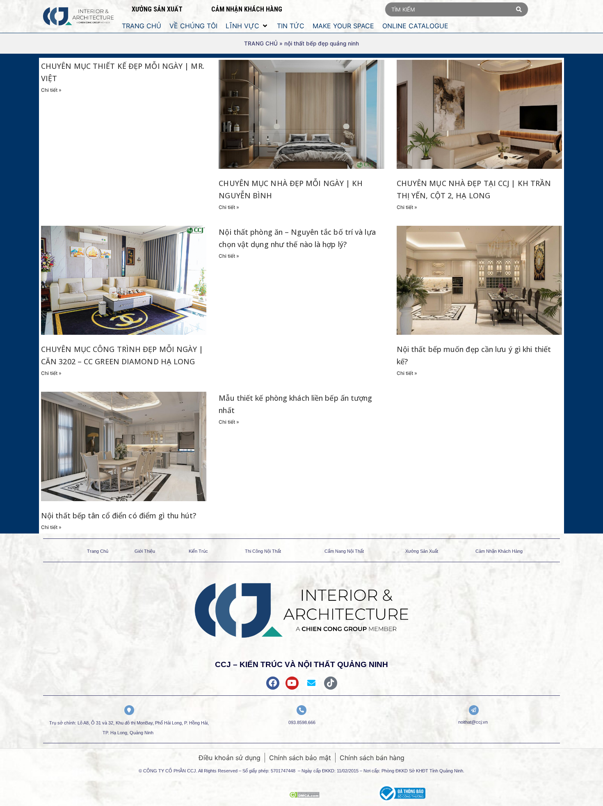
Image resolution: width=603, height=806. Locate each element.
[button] (247, 26)
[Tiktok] (330, 683)
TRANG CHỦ (261, 43)
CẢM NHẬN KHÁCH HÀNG (246, 9)
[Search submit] (519, 9)
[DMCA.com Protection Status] (304, 795)
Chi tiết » (51, 90)
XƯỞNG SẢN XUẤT (157, 9)
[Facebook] (272, 683)
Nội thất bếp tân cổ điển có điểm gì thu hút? (118, 515)
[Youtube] (292, 683)
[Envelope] (311, 683)
